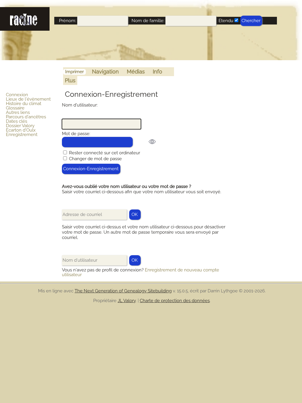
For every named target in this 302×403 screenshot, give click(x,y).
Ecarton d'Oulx (21, 130)
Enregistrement (21, 134)
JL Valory (127, 300)
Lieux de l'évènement (28, 99)
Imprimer (74, 71)
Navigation (105, 71)
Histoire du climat (23, 103)
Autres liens (18, 112)
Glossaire (15, 108)
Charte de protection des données (175, 300)
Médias (136, 71)
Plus (70, 80)
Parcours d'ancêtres (26, 116)
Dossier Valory (20, 125)
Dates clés (16, 121)
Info (157, 71)
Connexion (17, 94)
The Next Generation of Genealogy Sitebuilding (123, 291)
